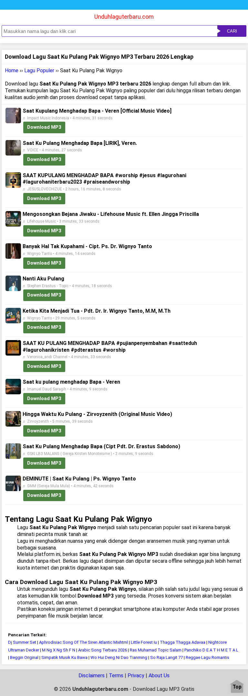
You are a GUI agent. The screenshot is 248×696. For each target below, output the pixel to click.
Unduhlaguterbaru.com (124, 16)
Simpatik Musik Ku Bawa (64, 657)
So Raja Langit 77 (166, 657)
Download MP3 (44, 127)
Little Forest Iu (144, 642)
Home (11, 70)
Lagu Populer (39, 70)
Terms (116, 675)
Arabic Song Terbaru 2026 (102, 650)
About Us (159, 675)
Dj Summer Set (22, 642)
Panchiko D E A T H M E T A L (211, 650)
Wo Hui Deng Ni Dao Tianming (118, 657)
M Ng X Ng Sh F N (58, 650)
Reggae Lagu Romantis (207, 657)
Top (237, 687)
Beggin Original (24, 657)
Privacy (136, 675)
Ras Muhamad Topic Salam (155, 650)
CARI (232, 31)
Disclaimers (91, 675)
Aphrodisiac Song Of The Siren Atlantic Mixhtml (83, 642)
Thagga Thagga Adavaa (182, 642)
